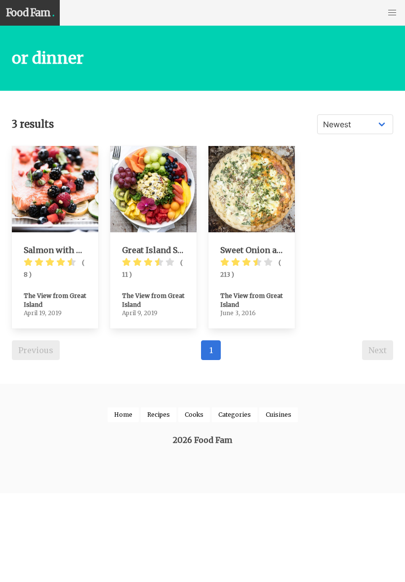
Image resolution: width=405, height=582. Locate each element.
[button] (392, 13)
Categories (234, 414)
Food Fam (30, 12)
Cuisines (278, 414)
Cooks (194, 414)
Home (123, 414)
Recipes (158, 414)
